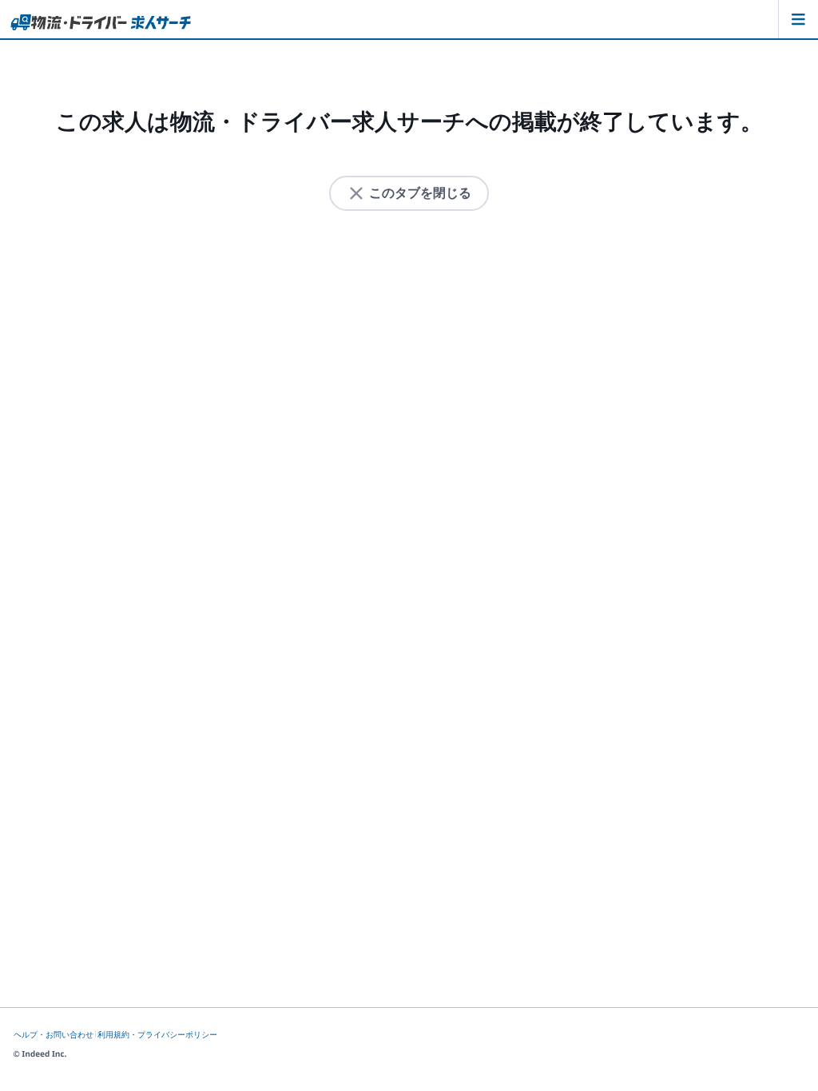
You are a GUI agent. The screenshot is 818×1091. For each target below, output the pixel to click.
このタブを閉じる (420, 193)
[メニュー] (798, 19)
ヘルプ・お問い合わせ (53, 1034)
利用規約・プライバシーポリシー (157, 1034)
